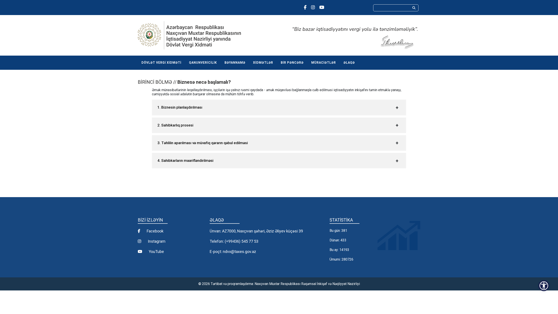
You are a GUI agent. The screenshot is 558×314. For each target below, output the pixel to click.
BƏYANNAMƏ (235, 62)
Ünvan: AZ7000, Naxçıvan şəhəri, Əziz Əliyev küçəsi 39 (256, 231)
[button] (543, 285)
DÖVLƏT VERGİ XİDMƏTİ (161, 62)
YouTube (156, 251)
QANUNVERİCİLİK (203, 62)
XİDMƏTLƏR (263, 62)
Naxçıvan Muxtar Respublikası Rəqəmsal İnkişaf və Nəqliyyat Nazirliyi (307, 284)
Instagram (156, 241)
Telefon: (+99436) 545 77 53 (234, 241)
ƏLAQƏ (349, 62)
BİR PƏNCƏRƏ (292, 62)
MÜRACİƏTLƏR (323, 62)
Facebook (154, 231)
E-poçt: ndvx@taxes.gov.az (233, 251)
